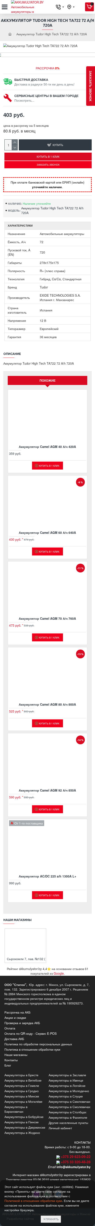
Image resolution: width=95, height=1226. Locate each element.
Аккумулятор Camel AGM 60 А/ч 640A (47, 532)
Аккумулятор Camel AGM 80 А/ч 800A (47, 704)
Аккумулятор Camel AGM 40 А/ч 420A (47, 447)
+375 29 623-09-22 (76, 1156)
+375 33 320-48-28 (76, 1161)
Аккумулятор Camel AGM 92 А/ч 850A (47, 790)
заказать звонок (90, 86)
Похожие (47, 380)
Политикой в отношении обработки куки (33, 1200)
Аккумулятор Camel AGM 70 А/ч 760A (47, 618)
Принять (52, 1219)
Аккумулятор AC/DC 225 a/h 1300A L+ (47, 876)
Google (59, 973)
